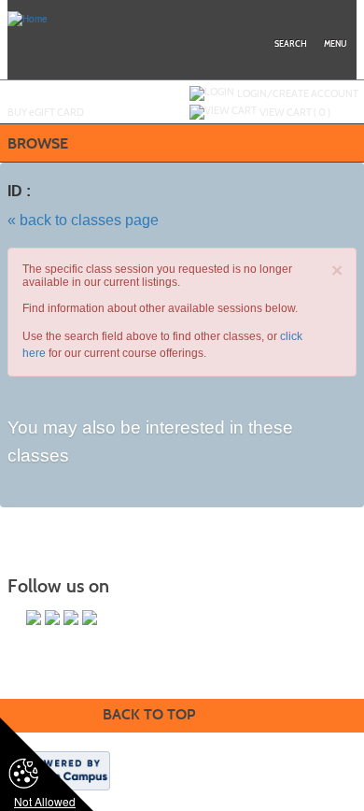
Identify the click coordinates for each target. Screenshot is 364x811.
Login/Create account (297, 93)
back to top (149, 714)
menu (335, 44)
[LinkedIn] (70, 617)
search (290, 44)
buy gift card (45, 112)
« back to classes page (83, 220)
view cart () (294, 112)
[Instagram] (89, 617)
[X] (52, 617)
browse (37, 143)
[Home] (27, 17)
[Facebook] (33, 617)
